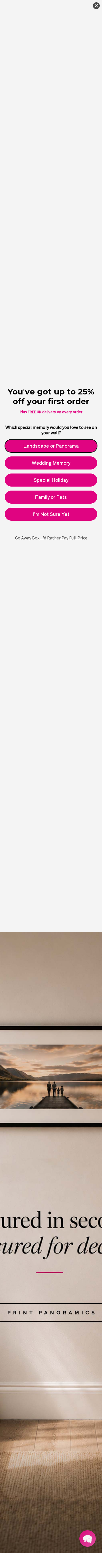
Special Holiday (51, 479)
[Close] (96, 5)
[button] (87, 1538)
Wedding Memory (51, 462)
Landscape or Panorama (51, 445)
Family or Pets (51, 496)
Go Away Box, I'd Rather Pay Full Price (51, 538)
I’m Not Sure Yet (51, 513)
